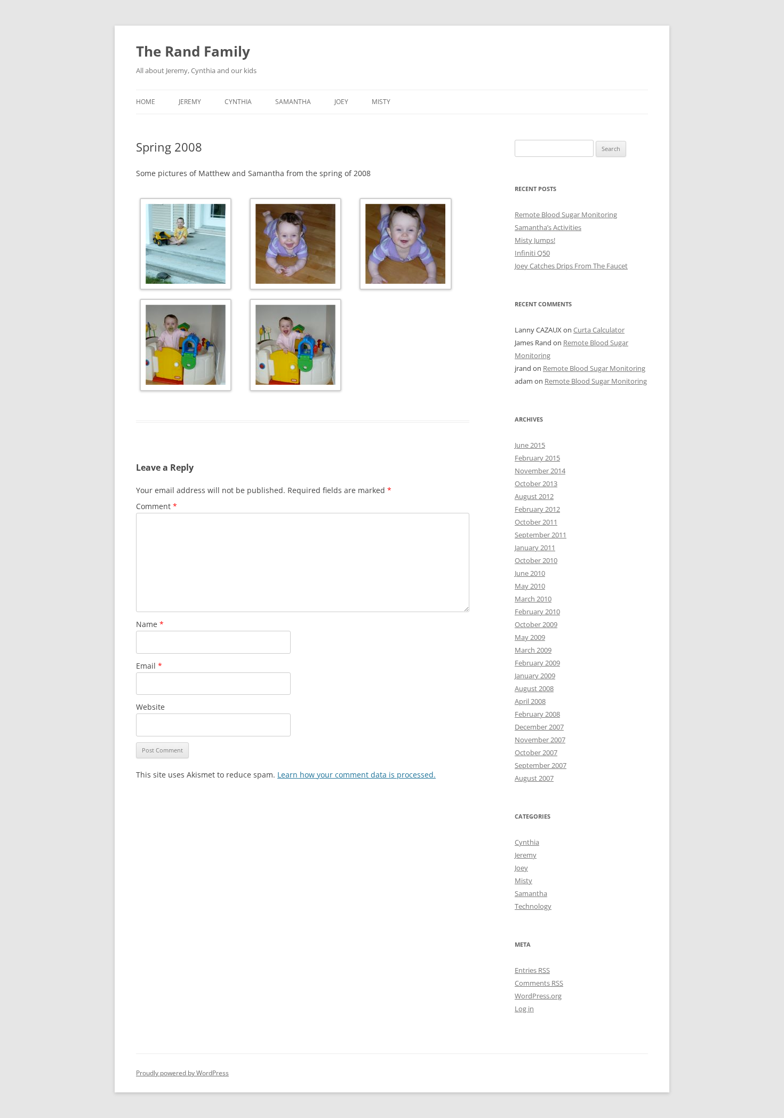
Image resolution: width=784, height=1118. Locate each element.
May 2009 (530, 637)
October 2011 (536, 522)
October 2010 (536, 560)
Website (150, 707)
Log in (524, 1008)
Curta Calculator (599, 330)
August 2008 (534, 688)
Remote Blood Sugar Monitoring (566, 214)
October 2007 (536, 752)
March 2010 (533, 599)
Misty (381, 101)
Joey (341, 101)
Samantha (293, 101)
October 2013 (536, 483)
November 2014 (540, 470)
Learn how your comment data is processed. (356, 775)
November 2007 (540, 739)
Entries (532, 970)
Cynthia (238, 101)
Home (145, 101)
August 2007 (534, 778)
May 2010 (530, 586)
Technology (533, 906)
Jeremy (190, 101)
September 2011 (540, 535)
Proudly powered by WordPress (182, 1072)
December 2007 (539, 727)
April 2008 (530, 701)
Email (149, 666)
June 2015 (530, 445)
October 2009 (536, 624)
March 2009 (533, 650)
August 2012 (534, 496)
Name (150, 624)
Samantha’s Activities (548, 227)
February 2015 (537, 458)
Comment (156, 506)
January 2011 (535, 547)
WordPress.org (538, 996)
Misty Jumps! (535, 240)
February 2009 (537, 663)
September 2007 (540, 765)
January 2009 (535, 675)
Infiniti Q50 (532, 253)
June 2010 (530, 573)
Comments (539, 983)
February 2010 (537, 611)
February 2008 (537, 714)
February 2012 (537, 509)
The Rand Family (193, 51)
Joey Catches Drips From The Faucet (571, 266)
